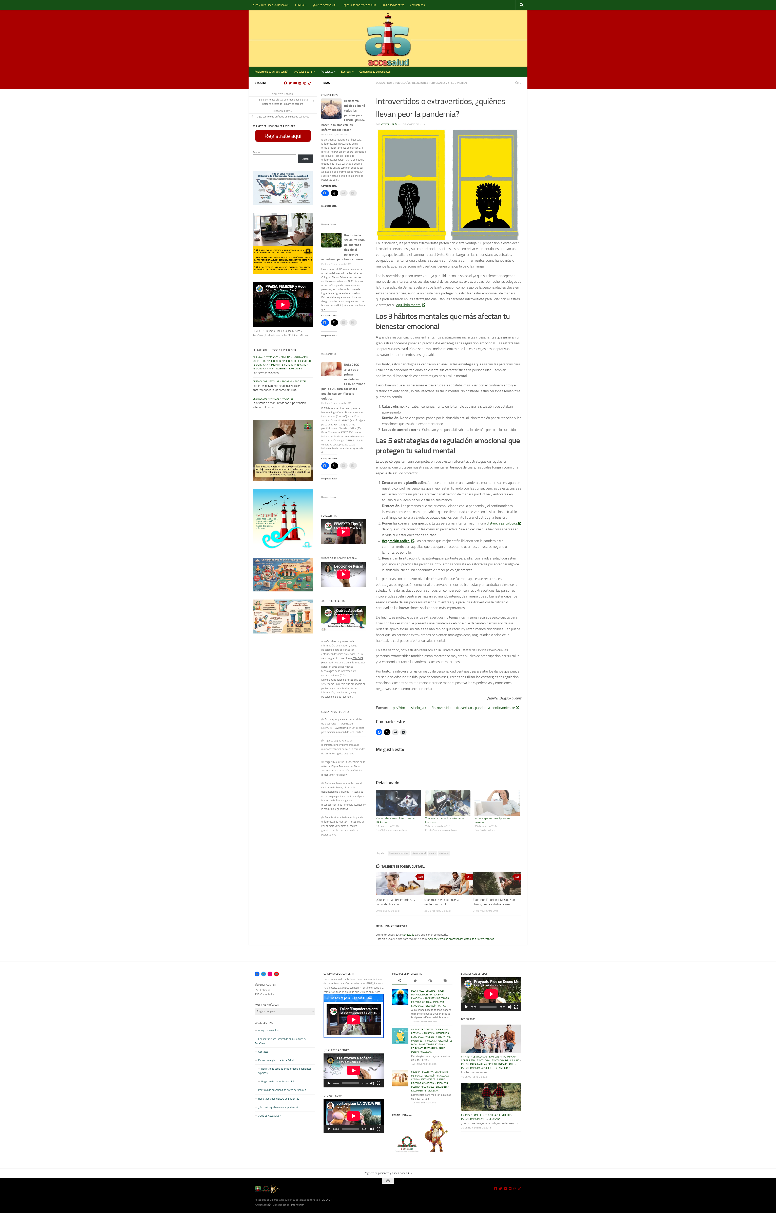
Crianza (257, 357)
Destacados (384, 83)
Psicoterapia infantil (293, 364)
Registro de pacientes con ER (359, 5)
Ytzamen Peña (389, 124)
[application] (354, 1070)
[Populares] (415, 981)
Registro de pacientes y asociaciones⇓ (386, 1173)
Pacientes (301, 381)
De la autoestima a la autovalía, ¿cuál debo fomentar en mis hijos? (341, 770)
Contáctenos (417, 5)
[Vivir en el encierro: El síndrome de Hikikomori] (398, 803)
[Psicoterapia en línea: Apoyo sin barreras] (497, 803)
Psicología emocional (423, 1083)
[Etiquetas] (445, 981)
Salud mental (457, 83)
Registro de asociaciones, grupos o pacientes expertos (284, 1070)
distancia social (419, 853)
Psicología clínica (421, 1002)
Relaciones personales (429, 83)
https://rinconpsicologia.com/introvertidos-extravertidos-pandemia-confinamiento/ (451, 707)
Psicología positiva (435, 1006)
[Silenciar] (372, 1083)
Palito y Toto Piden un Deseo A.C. (270, 5)
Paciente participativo (437, 1037)
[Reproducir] (329, 1083)
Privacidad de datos (393, 5)
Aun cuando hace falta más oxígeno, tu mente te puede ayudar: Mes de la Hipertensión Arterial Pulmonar (431, 1013)
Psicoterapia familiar (265, 364)
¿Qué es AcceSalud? (324, 5)
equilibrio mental (408, 305)
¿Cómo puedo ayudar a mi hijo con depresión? (490, 1123)
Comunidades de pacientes (375, 71)
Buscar (256, 152)
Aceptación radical (396, 541)
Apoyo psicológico (268, 1030)
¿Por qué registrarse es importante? (278, 1107)
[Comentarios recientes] (430, 981)
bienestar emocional (398, 853)
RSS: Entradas (262, 990)
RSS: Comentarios (264, 994)
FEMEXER (301, 5)
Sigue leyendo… (344, 696)
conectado (408, 934)
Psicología (327, 71)
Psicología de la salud (297, 361)
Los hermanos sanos (266, 373)
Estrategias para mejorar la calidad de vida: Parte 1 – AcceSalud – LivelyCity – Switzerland (342, 723)
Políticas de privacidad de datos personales (282, 1089)
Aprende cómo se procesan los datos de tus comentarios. (461, 939)
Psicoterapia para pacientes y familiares (277, 368)
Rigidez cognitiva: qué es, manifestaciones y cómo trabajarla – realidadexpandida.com (341, 745)
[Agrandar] (308, 176)
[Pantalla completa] (378, 1083)
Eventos (346, 71)
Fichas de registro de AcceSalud (276, 1060)
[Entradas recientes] (399, 981)
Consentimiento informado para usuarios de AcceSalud (281, 1041)
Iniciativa (287, 381)
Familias (286, 357)
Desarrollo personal (423, 991)
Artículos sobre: (303, 71)
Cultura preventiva (422, 1029)
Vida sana (426, 1052)
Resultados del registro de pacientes (278, 1098)
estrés (432, 853)
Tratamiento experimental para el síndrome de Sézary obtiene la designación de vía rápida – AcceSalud (342, 787)
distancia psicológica (502, 523)
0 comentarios (328, 224)
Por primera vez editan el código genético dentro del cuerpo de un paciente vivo (339, 830)
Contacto (263, 1051)
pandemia (443, 853)
